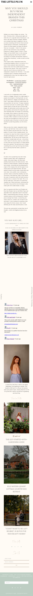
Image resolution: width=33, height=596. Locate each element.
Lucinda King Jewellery (20, 80)
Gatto (25, 593)
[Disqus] (16, 281)
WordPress (12, 576)
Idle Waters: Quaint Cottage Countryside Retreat (16, 489)
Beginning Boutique (18, 84)
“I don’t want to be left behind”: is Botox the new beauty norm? (16, 531)
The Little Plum (12, 1)
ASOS (18, 87)
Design (19, 593)
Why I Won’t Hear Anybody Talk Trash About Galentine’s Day (17, 256)
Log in (18, 576)
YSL (18, 89)
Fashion (19, 27)
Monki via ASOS (18, 85)
